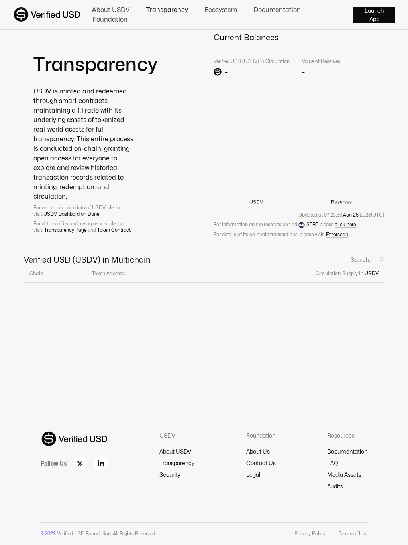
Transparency (167, 10)
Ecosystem (220, 10)
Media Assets (344, 474)
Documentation (277, 10)
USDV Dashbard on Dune (71, 214)
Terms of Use (353, 534)
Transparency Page (65, 230)
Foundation (110, 19)
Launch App (374, 14)
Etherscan (337, 234)
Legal (253, 474)
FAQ (332, 463)
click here (345, 224)
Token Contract (114, 230)
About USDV (111, 10)
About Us (258, 451)
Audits (335, 486)
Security (169, 474)
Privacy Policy (310, 534)
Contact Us (261, 463)
